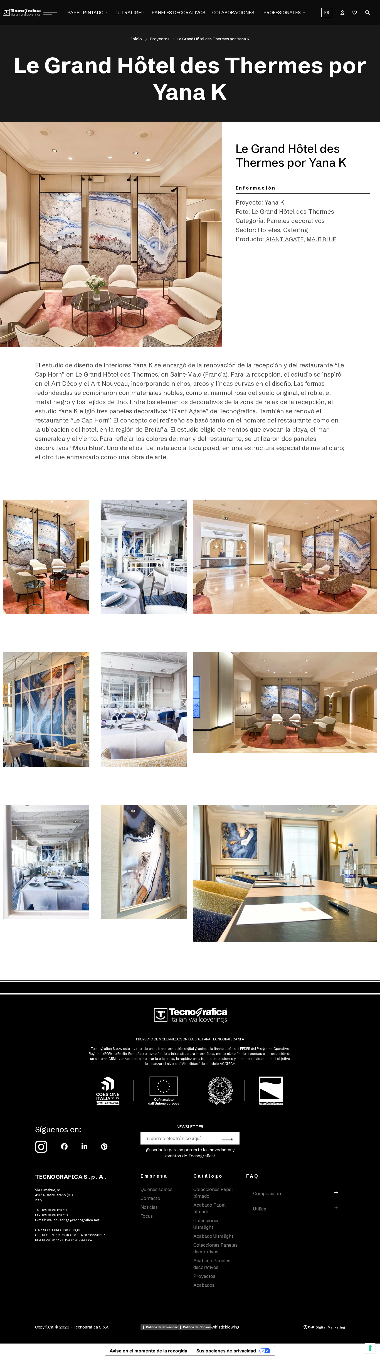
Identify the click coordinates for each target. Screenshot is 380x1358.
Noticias (149, 1207)
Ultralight (131, 12)
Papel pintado (85, 12)
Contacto (150, 1198)
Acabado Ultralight (213, 1236)
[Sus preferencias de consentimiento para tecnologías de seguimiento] (370, 1348)
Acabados (203, 1285)
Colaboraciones (233, 12)
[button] (106, 12)
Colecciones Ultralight (206, 1224)
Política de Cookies (197, 1327)
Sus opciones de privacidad (226, 1351)
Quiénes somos (156, 1189)
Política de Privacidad (161, 1327)
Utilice (259, 1209)
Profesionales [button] (282, 12)
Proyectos (159, 38)
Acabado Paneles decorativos (211, 1264)
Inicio (136, 38)
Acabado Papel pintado (209, 1208)
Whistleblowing (225, 1327)
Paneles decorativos (178, 12)
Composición (267, 1193)
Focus (146, 1216)
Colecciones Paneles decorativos (215, 1248)
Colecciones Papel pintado (213, 1193)
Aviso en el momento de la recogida (148, 1351)
